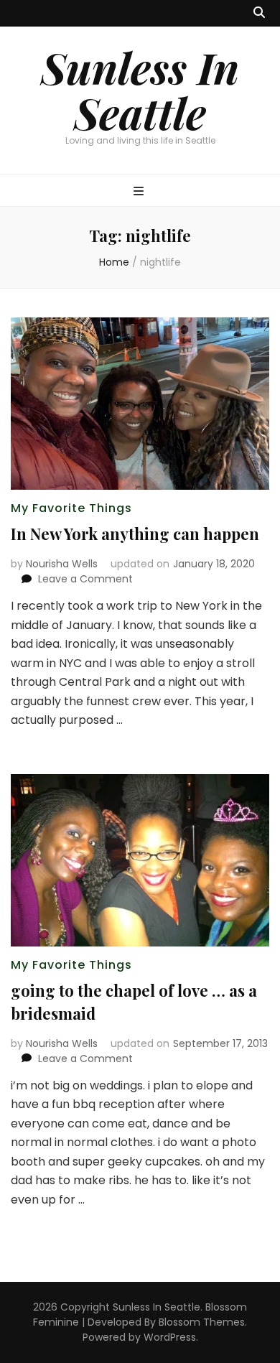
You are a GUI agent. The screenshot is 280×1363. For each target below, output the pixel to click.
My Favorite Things (71, 508)
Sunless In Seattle (140, 89)
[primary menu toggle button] (140, 192)
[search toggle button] (259, 13)
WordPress (170, 1337)
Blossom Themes (202, 1322)
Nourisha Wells (62, 564)
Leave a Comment (85, 579)
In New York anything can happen (135, 533)
